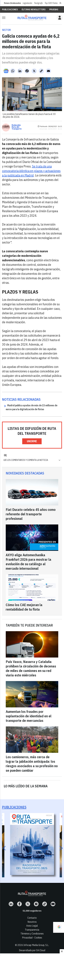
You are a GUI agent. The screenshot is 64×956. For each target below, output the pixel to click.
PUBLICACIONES (10, 9)
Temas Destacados (12, 3)
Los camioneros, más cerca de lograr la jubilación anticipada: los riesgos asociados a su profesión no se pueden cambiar (32, 764)
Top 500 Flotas (51, 3)
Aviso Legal (32, 925)
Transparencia (32, 929)
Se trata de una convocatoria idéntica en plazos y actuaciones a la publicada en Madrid (31, 170)
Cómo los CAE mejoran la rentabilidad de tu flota (24, 607)
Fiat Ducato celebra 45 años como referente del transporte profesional (31, 514)
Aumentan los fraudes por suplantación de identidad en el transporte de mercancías (28, 716)
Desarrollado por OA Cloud (32, 950)
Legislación (27, 3)
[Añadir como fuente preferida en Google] (58, 927)
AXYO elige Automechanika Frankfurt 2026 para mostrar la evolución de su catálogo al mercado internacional (28, 562)
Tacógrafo (38, 3)
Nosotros (32, 921)
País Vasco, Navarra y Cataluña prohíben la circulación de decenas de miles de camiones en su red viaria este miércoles (31, 668)
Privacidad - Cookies (32, 937)
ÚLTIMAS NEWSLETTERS (34, 9)
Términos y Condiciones (32, 933)
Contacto (32, 917)
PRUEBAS (53, 9)
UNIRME (32, 441)
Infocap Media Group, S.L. (36, 945)
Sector (6, 29)
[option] (32, 844)
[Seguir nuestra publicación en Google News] (6, 71)
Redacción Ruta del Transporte (17, 127)
